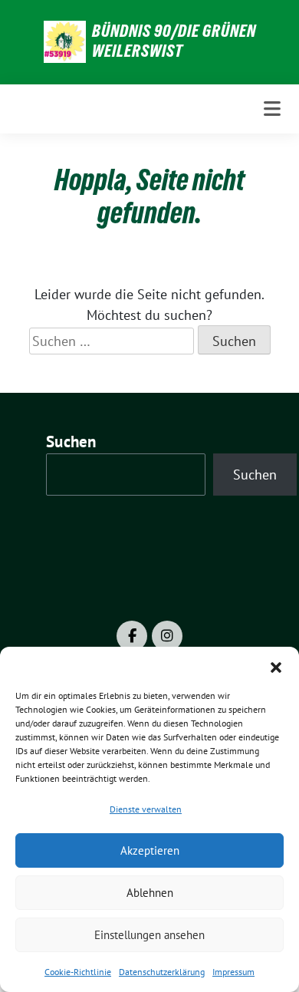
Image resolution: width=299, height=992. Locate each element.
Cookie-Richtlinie (77, 971)
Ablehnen (150, 892)
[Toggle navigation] (272, 109)
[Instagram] (167, 636)
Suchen (71, 441)
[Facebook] (132, 636)
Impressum (233, 971)
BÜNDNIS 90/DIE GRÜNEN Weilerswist (174, 41)
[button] (276, 666)
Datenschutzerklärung (162, 971)
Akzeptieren (149, 850)
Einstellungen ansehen (149, 935)
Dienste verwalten (146, 809)
